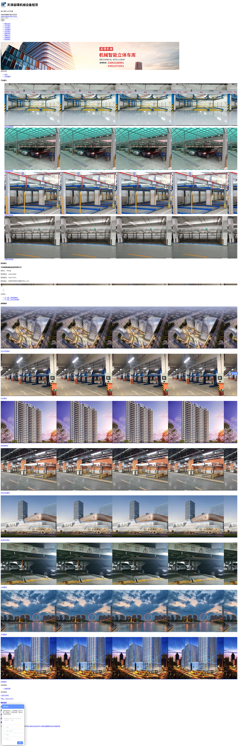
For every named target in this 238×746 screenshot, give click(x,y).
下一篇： (11, 299)
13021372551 (13, 16)
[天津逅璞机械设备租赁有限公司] (119, 5)
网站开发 (51, 726)
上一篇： (11, 297)
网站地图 (45, 726)
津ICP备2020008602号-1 (34, 726)
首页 (5, 74)
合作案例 (7, 76)
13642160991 (5, 16)
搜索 (2, 20)
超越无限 (7, 688)
